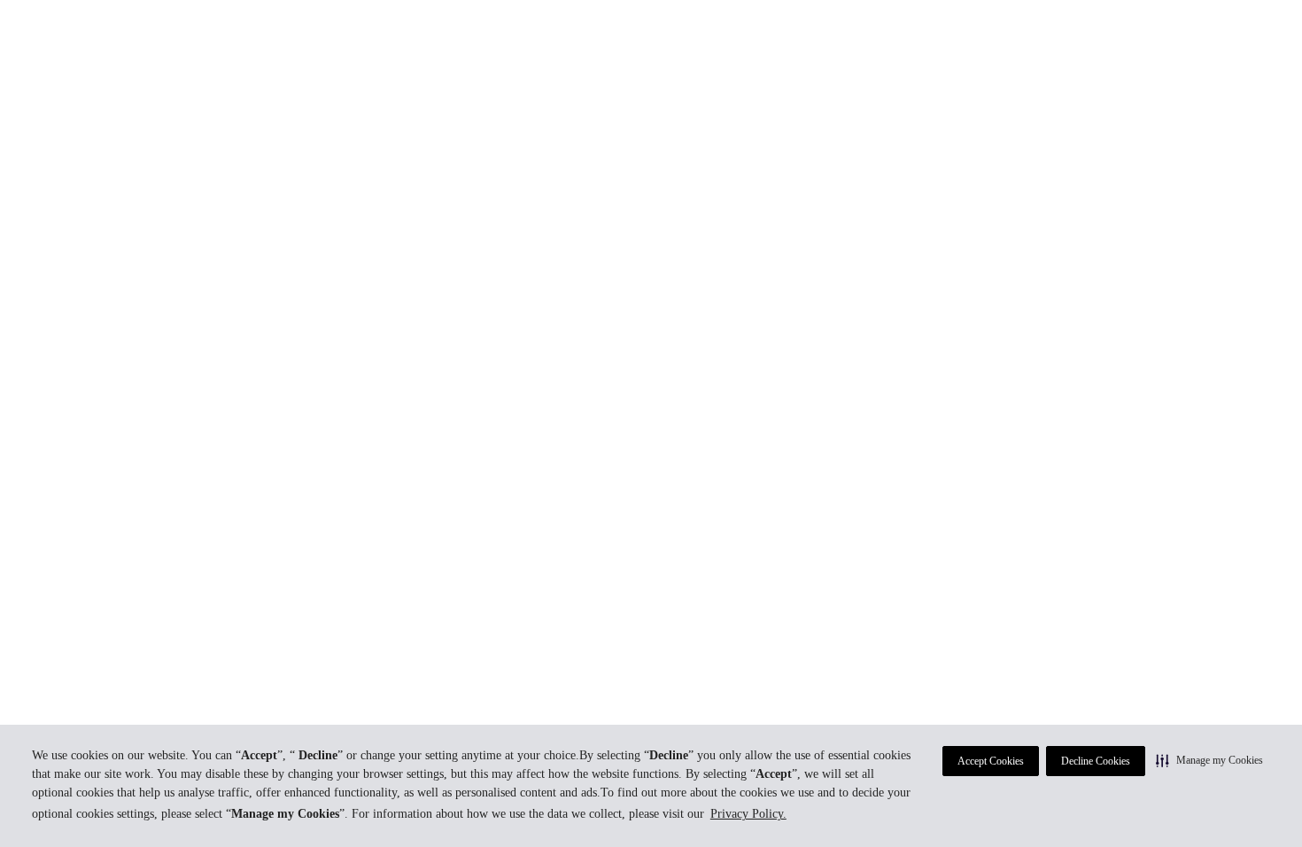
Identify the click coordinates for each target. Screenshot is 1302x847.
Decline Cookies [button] (1095, 761)
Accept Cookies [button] (990, 761)
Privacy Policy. (748, 813)
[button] (1209, 760)
